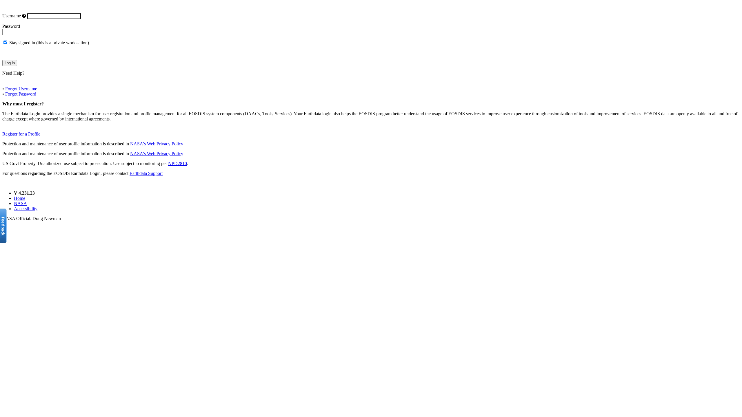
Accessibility (25, 208)
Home (19, 198)
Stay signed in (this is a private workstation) (49, 42)
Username (11, 15)
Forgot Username (21, 88)
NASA (20, 203)
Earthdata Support (146, 173)
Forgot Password (20, 94)
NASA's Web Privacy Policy (156, 143)
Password (11, 26)
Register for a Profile (21, 133)
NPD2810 (177, 163)
